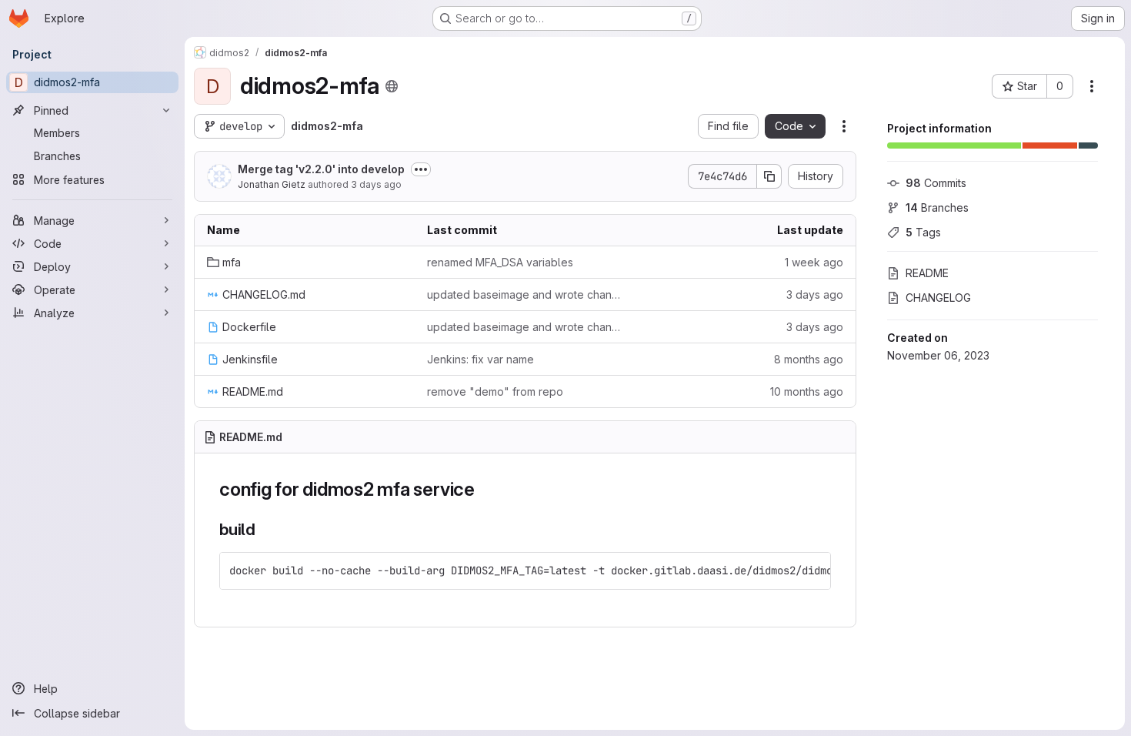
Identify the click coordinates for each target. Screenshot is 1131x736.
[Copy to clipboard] (812, 570)
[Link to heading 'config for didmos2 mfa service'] (485, 489)
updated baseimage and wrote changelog (524, 294)
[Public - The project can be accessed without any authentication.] (391, 86)
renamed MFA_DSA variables (500, 262)
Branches (937, 207)
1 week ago (814, 262)
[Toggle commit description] (421, 169)
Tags (923, 232)
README (927, 272)
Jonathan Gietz (271, 184)
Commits (936, 182)
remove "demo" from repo (495, 391)
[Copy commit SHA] (769, 176)
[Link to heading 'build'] (264, 529)
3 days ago (376, 184)
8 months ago (808, 359)
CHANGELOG (938, 297)
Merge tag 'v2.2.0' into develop (321, 169)
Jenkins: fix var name (480, 359)
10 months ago (806, 391)
